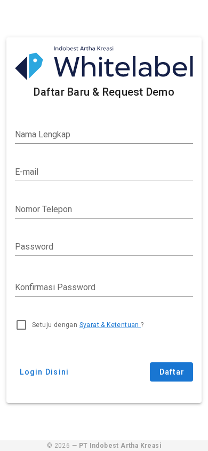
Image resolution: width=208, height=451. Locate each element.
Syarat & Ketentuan (110, 325)
